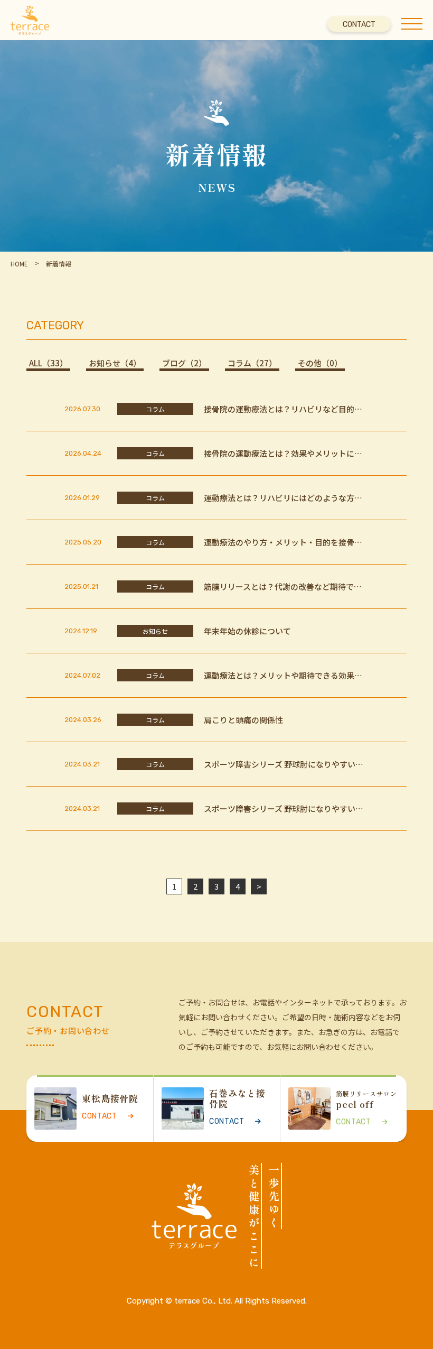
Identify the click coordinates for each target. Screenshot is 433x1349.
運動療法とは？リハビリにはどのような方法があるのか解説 (283, 498)
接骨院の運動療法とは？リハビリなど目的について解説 (283, 409)
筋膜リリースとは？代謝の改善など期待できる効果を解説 (283, 586)
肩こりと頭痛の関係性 (243, 720)
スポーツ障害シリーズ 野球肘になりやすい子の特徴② (283, 808)
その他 (320, 363)
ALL (48, 363)
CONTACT (359, 24)
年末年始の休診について (247, 631)
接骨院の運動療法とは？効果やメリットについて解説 (283, 453)
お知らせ (115, 363)
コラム (252, 363)
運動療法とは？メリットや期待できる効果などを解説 (283, 675)
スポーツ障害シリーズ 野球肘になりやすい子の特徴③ (283, 764)
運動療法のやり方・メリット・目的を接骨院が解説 (283, 542)
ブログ (184, 363)
